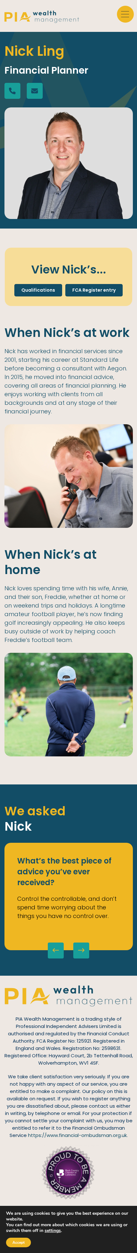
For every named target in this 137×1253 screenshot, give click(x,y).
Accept (18, 1242)
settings (53, 1231)
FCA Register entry (94, 290)
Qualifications (38, 290)
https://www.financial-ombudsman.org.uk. (78, 1135)
